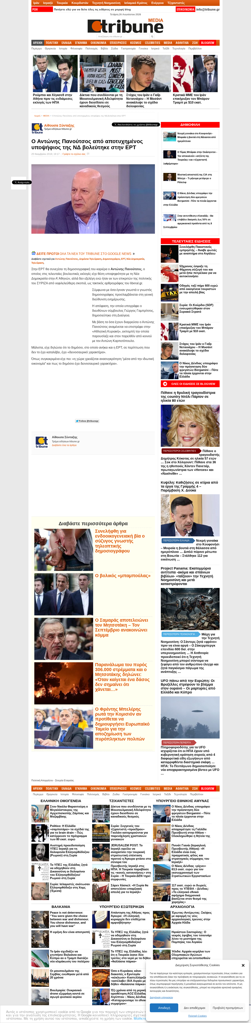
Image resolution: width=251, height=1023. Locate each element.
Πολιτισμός (91, 48)
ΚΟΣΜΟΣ (135, 43)
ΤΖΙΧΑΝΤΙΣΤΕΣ (121, 801)
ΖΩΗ (195, 43)
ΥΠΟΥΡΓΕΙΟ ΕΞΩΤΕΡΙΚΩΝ (121, 907)
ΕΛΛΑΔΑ (67, 43)
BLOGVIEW (207, 43)
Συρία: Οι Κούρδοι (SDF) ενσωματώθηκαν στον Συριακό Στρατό (196, 308)
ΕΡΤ (123, 259)
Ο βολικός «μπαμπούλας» (123, 575)
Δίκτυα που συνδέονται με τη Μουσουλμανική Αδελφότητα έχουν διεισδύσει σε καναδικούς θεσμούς (131, 811)
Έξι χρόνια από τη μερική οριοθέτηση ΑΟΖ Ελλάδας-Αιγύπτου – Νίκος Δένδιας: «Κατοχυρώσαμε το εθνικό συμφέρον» (129, 996)
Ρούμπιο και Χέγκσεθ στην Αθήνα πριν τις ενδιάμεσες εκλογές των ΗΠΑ (53, 98)
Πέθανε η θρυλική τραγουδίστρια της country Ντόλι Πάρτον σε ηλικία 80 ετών (188, 396)
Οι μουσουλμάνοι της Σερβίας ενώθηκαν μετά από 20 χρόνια (69, 974)
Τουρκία (62, 3)
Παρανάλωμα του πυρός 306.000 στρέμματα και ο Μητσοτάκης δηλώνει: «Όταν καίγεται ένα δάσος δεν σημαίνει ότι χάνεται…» (122, 677)
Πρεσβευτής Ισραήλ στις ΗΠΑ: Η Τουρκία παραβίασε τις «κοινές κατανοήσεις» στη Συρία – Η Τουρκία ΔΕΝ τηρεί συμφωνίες (131, 872)
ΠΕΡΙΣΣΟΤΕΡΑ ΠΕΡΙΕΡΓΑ (177, 742)
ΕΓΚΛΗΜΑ (81, 43)
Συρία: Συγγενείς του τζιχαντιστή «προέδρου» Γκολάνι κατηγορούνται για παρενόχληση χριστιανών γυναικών (129, 832)
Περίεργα (36, 48)
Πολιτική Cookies (197, 1016)
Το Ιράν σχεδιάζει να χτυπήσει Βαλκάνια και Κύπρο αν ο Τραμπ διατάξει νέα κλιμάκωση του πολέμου (69, 956)
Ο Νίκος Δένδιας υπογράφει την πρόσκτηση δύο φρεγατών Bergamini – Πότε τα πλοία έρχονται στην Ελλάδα (198, 370)
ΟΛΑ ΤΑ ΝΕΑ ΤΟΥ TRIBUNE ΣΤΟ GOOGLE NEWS (84, 253)
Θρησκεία (50, 48)
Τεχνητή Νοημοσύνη (106, 3)
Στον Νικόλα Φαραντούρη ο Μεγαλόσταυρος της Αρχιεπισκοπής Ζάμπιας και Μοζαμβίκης (69, 811)
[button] (243, 965)
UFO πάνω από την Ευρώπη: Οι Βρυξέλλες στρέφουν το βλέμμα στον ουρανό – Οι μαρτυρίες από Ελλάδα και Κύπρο (188, 686)
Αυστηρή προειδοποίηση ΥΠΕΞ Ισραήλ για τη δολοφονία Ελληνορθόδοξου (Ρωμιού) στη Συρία (69, 850)
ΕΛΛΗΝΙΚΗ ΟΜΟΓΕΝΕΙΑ (61, 801)
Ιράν (36, 3)
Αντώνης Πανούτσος (66, 259)
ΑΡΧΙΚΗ (37, 43)
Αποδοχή (164, 1007)
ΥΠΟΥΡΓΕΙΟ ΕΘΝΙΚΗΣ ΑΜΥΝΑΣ (182, 801)
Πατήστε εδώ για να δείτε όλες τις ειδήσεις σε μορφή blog (92, 9)
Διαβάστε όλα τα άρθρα (64, 445)
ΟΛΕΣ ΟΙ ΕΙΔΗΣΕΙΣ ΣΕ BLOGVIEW (193, 383)
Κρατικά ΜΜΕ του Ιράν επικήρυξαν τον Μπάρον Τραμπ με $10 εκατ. (191, 98)
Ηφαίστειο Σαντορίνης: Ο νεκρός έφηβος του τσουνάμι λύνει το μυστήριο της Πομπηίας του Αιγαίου (192, 937)
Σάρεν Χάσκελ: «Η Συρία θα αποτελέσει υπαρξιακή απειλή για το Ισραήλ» (129, 889)
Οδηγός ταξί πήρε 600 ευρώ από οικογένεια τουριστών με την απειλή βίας (198, 289)
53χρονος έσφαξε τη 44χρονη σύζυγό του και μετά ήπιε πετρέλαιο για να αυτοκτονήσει (197, 271)
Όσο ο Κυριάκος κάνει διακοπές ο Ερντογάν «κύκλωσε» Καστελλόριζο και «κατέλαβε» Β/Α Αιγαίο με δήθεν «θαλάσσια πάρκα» (131, 977)
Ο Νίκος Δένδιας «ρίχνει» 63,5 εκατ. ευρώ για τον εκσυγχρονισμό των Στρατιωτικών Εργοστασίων (191, 871)
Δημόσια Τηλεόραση (90, 259)
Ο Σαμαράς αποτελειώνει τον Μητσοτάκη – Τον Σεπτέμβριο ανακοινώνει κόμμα (121, 628)
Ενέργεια (157, 3)
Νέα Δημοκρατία (135, 259)
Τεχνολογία (178, 48)
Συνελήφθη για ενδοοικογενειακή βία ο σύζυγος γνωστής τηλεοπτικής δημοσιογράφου (120, 541)
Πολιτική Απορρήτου (42, 780)
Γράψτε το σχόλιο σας (74, 154)
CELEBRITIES (152, 43)
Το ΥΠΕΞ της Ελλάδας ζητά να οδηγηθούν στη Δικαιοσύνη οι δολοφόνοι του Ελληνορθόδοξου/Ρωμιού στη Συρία (68, 871)
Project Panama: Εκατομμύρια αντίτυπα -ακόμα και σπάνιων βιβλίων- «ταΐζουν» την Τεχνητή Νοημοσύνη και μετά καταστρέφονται (187, 576)
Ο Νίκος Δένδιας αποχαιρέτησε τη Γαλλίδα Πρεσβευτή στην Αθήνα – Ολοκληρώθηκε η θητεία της (191, 831)
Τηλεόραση (37, 263)
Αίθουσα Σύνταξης (59, 125)
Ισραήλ (48, 3)
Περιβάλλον (195, 48)
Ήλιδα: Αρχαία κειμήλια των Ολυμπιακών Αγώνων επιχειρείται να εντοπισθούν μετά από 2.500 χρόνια (191, 956)
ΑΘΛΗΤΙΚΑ (182, 43)
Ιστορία (63, 48)
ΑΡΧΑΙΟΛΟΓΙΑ (182, 907)
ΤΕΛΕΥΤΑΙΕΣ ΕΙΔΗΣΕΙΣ (191, 241)
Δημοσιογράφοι (111, 259)
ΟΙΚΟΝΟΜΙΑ (98, 43)
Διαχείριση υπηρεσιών (161, 997)
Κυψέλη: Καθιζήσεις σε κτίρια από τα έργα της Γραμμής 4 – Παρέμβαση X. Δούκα (189, 486)
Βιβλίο (104, 48)
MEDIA (168, 43)
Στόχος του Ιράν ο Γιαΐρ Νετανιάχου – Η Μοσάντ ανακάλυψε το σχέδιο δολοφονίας (195, 348)
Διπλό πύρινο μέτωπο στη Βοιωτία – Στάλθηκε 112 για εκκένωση (189, 555)
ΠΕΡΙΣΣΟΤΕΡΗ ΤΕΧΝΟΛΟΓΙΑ (179, 634)
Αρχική (37, 116)
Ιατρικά (155, 48)
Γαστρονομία (128, 48)
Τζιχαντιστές (176, 3)
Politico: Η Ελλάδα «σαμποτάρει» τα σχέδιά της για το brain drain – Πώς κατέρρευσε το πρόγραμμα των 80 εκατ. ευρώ (69, 832)
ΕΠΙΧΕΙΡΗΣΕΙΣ (118, 43)
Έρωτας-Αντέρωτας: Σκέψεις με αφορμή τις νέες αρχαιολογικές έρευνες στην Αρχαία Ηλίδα (192, 917)
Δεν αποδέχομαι (194, 1007)
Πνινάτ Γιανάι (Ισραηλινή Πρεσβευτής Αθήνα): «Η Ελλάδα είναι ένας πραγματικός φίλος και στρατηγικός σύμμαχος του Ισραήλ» (190, 854)
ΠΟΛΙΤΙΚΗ (52, 43)
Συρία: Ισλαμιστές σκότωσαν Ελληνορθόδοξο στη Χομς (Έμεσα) (70, 887)
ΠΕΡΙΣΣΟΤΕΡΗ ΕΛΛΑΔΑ (176, 540)
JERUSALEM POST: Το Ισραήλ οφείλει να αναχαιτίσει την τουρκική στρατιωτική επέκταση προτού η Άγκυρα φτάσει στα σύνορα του (131, 854)
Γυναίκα (143, 48)
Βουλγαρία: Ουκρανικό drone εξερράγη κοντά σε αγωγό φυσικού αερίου (67, 993)
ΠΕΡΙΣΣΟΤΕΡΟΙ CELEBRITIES (179, 451)
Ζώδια (114, 48)
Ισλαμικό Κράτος (135, 3)
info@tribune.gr (208, 9)
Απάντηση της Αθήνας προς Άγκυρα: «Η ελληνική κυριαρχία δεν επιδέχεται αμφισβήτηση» (130, 917)
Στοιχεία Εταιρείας (64, 780)
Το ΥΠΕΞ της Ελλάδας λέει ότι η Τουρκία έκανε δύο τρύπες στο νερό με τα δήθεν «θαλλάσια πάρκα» (131, 956)
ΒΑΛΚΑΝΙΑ (61, 907)
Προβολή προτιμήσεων (228, 1007)
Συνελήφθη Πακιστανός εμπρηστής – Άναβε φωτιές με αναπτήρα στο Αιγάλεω (198, 250)
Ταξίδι (166, 48)
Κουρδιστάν (80, 3)
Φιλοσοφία (76, 48)
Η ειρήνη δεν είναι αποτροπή (70, 932)
